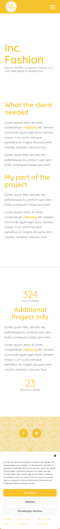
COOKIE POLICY (7, 521)
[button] (55, 455)
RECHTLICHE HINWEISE (23, 521)
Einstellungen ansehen (30, 511)
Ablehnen (30, 501)
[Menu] (51, 6)
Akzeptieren (30, 492)
